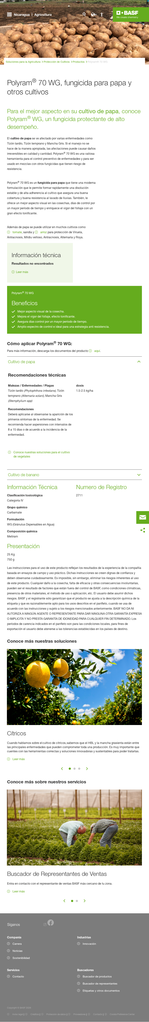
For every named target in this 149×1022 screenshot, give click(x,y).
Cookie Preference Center (122, 1014)
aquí (97, 351)
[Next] (87, 768)
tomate (17, 232)
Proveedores (79, 1014)
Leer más (22, 272)
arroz (43, 232)
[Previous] (62, 768)
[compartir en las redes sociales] (142, 530)
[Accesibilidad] (101, 14)
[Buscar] (84, 14)
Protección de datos (56, 1014)
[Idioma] (93, 14)
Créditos (35, 1014)
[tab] (70, 769)
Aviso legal (17, 1014)
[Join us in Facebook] (49, 925)
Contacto (97, 1014)
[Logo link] (127, 15)
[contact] (142, 517)
